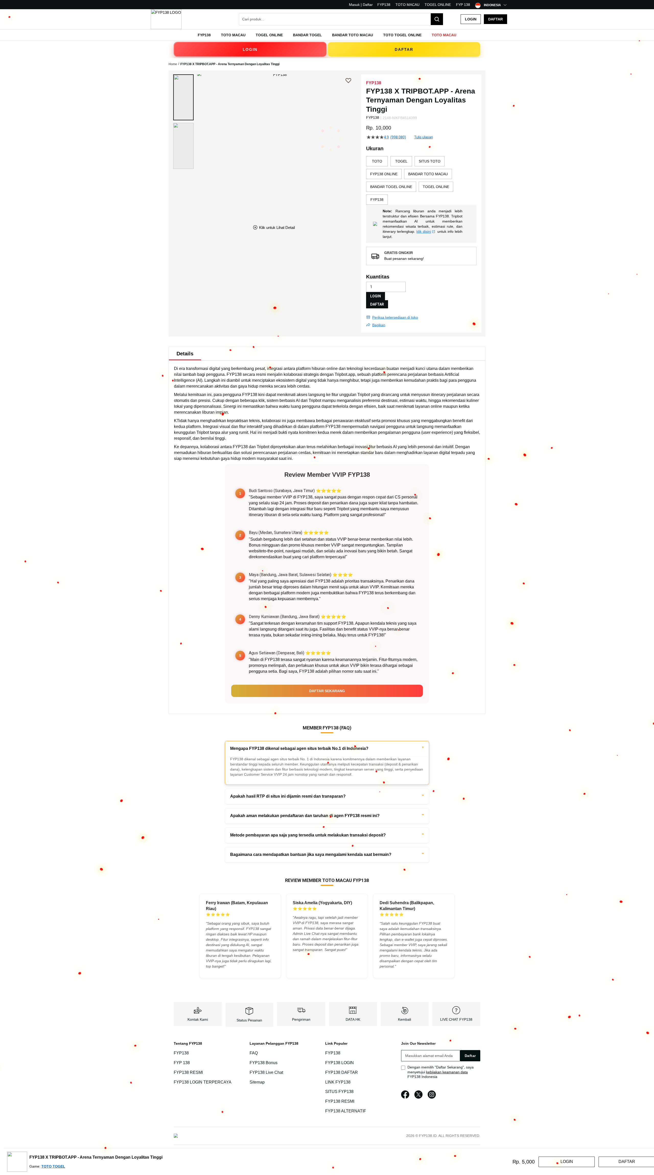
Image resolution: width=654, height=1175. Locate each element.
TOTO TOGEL (53, 1166)
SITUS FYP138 (339, 1092)
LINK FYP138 (338, 1082)
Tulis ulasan (423, 137)
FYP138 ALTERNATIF (345, 1111)
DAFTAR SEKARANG (327, 691)
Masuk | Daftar (361, 5)
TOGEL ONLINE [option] (436, 187)
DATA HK (353, 1019)
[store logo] (166, 19)
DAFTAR (404, 49)
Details (185, 353)
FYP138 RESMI (188, 1072)
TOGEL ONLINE (438, 5)
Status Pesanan (249, 1020)
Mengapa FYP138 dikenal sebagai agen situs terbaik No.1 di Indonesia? (299, 748)
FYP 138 (463, 5)
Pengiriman (301, 1019)
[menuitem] (204, 35)
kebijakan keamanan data (447, 1072)
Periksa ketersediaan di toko (395, 317)
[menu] (327, 35)
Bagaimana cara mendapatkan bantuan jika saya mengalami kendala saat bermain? (310, 854)
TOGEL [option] (401, 161)
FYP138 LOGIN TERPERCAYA (202, 1082)
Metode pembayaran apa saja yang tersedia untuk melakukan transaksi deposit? (308, 835)
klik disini (423, 231)
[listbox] (421, 180)
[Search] (437, 19)
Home (173, 64)
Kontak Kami (198, 1019)
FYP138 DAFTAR (341, 1072)
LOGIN (250, 49)
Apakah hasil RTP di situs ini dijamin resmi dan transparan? (288, 796)
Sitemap (257, 1082)
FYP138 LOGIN (339, 1063)
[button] (183, 97)
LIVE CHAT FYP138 (456, 1019)
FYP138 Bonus (263, 1063)
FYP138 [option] (376, 199)
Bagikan (378, 325)
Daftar (495, 19)
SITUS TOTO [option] (429, 161)
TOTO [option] (377, 161)
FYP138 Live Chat (266, 1072)
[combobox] (341, 19)
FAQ (254, 1053)
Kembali (404, 1019)
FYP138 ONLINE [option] (384, 174)
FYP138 (383, 5)
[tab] (185, 353)
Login (470, 19)
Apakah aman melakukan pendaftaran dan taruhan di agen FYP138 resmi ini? (305, 815)
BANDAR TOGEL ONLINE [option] (391, 187)
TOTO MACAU (407, 5)
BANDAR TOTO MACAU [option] (428, 174)
